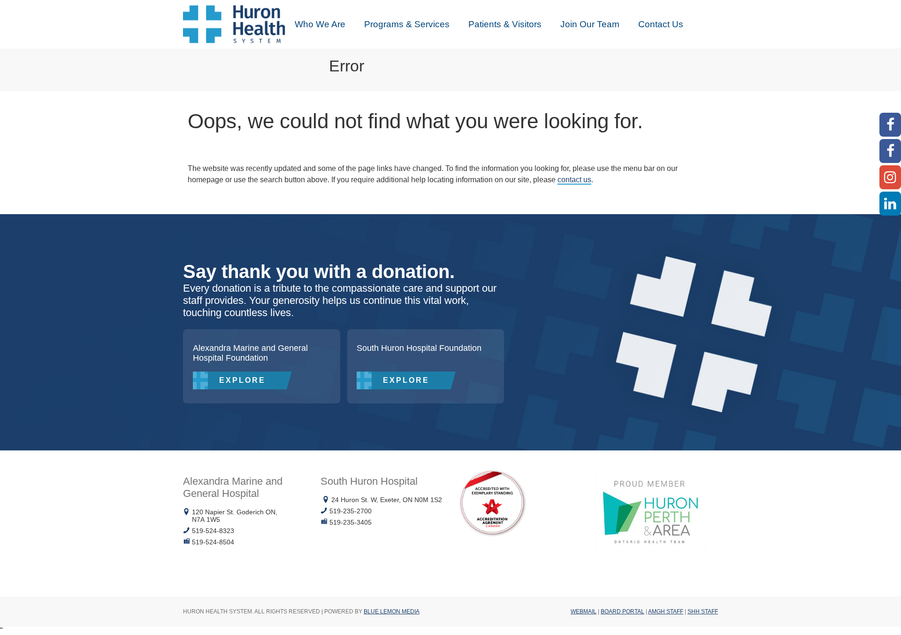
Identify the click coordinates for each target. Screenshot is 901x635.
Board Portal (622, 611)
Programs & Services (407, 24)
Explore (242, 380)
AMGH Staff (665, 611)
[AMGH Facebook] (890, 125)
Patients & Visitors (505, 24)
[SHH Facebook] (890, 151)
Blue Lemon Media (392, 611)
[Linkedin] (890, 204)
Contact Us (660, 24)
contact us (574, 180)
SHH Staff (702, 611)
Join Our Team (589, 24)
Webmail (583, 611)
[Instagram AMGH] (890, 177)
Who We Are (320, 24)
